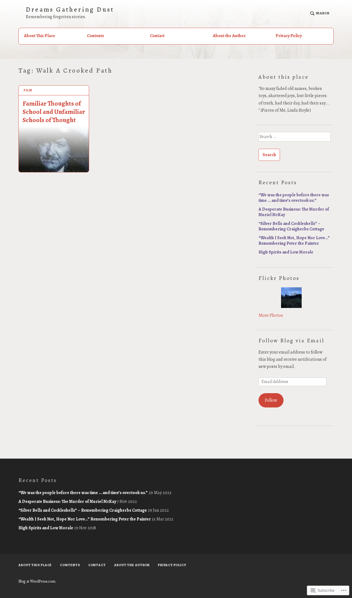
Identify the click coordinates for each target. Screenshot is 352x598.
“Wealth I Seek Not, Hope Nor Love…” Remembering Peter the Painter (294, 240)
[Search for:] (294, 138)
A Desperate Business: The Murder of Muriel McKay (293, 212)
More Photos (270, 315)
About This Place (39, 36)
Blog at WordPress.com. (37, 581)
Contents (95, 36)
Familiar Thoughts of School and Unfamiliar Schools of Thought (54, 111)
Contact (157, 36)
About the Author (229, 36)
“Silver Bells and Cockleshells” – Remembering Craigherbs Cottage (291, 226)
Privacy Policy (289, 36)
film (28, 90)
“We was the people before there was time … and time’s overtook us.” (293, 197)
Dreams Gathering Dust (70, 9)
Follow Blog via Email (291, 340)
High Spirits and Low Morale (285, 252)
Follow (271, 400)
